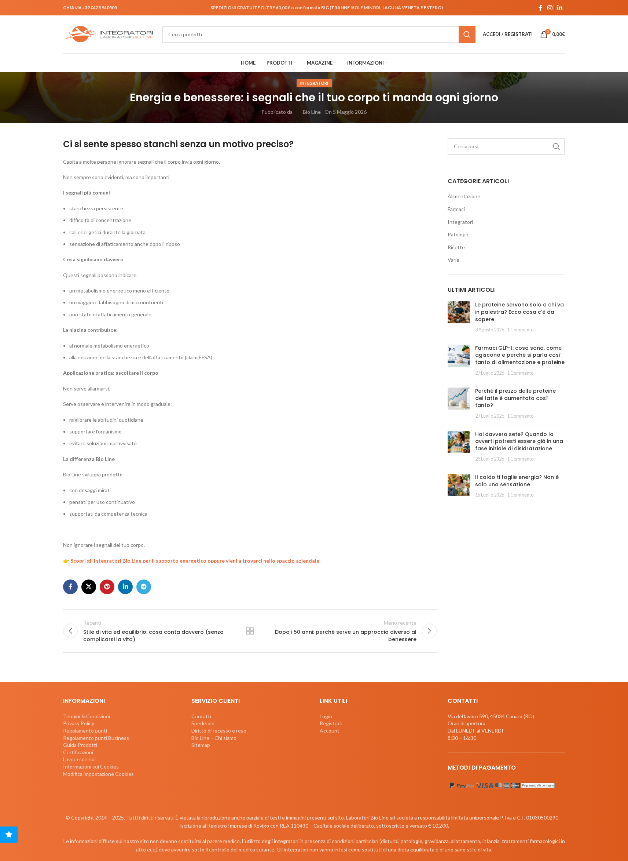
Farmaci (456, 209)
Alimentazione (464, 196)
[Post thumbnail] (459, 317)
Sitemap (200, 745)
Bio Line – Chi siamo (213, 738)
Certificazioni (78, 752)
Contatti (201, 716)
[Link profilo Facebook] (540, 7)
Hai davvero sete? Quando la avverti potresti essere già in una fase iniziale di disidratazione (519, 441)
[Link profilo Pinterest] (107, 587)
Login (326, 716)
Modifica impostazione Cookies (98, 774)
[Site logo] (109, 33)
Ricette (456, 247)
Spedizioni (202, 723)
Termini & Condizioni (86, 716)
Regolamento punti (85, 730)
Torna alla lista (250, 631)
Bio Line (312, 112)
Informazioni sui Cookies (91, 766)
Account (329, 730)
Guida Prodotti (80, 745)
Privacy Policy (78, 723)
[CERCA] (467, 34)
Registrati (331, 723)
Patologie (459, 234)
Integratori (314, 83)
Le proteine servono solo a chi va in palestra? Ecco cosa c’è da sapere (519, 312)
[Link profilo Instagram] (550, 7)
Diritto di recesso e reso (218, 730)
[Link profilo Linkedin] (560, 7)
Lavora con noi (79, 759)
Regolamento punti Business (96, 738)
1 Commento (520, 330)
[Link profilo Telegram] (143, 587)
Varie (453, 260)
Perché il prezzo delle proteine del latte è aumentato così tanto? (515, 398)
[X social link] (88, 587)
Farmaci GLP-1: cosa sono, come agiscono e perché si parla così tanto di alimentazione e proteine (520, 355)
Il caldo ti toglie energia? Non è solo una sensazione (517, 480)
